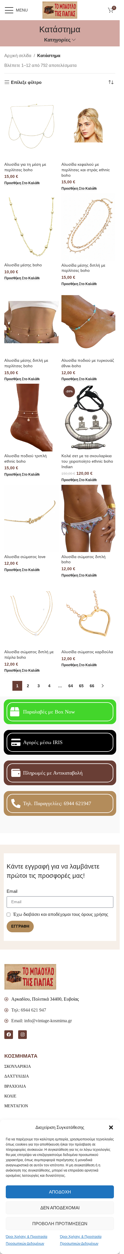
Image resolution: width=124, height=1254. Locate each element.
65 (81, 686)
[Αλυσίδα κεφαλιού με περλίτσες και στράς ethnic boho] (88, 126)
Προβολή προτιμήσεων (59, 1223)
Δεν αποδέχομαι (60, 1207)
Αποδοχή (60, 1191)
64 (70, 686)
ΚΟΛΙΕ (10, 1096)
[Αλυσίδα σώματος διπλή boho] (88, 518)
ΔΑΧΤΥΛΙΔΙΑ (16, 1076)
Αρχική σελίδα (17, 55)
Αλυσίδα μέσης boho (23, 265)
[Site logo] (59, 9)
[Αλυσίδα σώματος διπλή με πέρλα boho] (31, 613)
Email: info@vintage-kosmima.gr (41, 1020)
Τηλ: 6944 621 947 (28, 1010)
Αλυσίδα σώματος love (25, 557)
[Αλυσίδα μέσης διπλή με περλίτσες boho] (88, 227)
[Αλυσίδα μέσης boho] (31, 227)
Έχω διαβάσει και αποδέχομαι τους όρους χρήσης (60, 914)
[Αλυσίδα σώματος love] (31, 518)
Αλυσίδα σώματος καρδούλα (87, 652)
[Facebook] (8, 1034)
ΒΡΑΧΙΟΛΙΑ (15, 1086)
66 (92, 686)
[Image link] (30, 976)
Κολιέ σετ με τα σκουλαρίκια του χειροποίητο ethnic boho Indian (87, 461)
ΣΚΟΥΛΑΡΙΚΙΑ (17, 1066)
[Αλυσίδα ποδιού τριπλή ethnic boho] (31, 417)
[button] (111, 1127)
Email (12, 891)
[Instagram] (22, 1034)
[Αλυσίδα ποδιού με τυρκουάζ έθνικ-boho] (88, 322)
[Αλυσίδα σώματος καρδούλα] (88, 613)
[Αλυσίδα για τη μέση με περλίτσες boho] (31, 126)
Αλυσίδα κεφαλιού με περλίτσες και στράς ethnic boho (85, 170)
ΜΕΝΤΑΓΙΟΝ (16, 1106)
